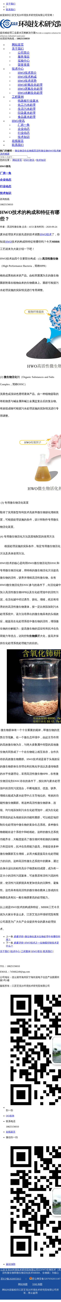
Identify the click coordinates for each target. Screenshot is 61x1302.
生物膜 (30, 150)
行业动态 (24, 132)
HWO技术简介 (27, 72)
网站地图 (23, 1284)
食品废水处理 (27, 116)
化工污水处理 (27, 104)
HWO (8, 241)
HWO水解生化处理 (30, 92)
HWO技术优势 (27, 80)
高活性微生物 (41, 150)
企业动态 (24, 128)
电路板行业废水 (28, 100)
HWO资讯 (18, 120)
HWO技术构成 (27, 76)
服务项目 (24, 56)
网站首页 (18, 44)
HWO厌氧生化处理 (30, 88)
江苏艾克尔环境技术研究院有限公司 (19, 1269)
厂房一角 (24, 124)
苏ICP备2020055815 (11, 1278)
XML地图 (37, 1284)
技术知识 (24, 136)
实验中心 (24, 60)
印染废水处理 (27, 112)
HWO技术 (46, 234)
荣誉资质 (24, 64)
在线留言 (18, 140)
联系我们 (10, 9)
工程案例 (18, 96)
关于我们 (10, 4)
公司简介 (24, 52)
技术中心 (18, 68)
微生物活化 (21, 150)
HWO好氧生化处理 (30, 84)
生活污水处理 (27, 108)
